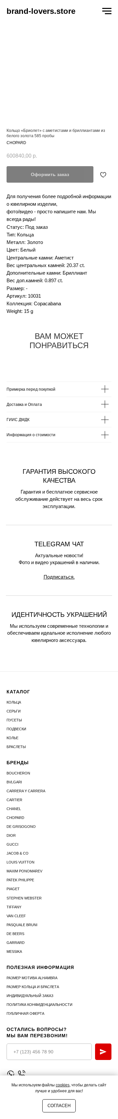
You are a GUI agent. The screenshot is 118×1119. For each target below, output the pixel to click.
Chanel (14, 809)
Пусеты (14, 720)
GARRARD (16, 943)
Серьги (14, 711)
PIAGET (13, 889)
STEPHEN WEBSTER (24, 898)
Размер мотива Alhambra (32, 978)
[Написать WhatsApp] (11, 1074)
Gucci (12, 844)
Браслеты (16, 747)
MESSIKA (14, 951)
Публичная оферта (25, 1013)
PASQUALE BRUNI (22, 925)
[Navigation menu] (106, 11)
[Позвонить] (21, 1074)
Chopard (15, 818)
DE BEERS (15, 934)
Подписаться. (59, 577)
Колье (12, 738)
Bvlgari (14, 782)
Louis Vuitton (20, 862)
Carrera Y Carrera (26, 791)
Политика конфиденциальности (39, 1005)
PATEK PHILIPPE (20, 880)
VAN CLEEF (16, 916)
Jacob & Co (18, 853)
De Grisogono (21, 827)
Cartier (14, 800)
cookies (62, 1085)
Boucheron (18, 773)
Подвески (16, 729)
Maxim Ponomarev (24, 871)
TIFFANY (14, 907)
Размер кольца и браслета (33, 987)
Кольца (14, 702)
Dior (11, 835)
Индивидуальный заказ (30, 996)
